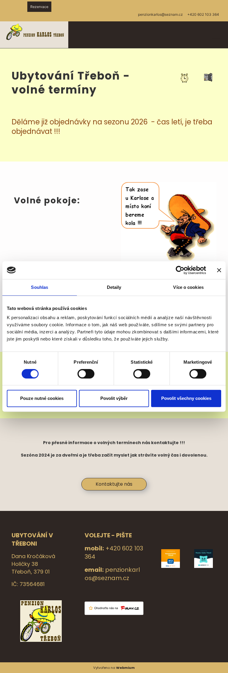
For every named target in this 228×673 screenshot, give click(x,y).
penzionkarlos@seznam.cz (112, 574)
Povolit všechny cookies (186, 398)
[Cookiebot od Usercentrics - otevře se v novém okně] (180, 270)
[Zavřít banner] (219, 270)
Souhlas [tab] (39, 287)
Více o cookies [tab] (188, 287)
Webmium (125, 667)
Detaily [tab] (114, 287)
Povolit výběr (114, 398)
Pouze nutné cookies (42, 398)
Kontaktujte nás (114, 484)
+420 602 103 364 (203, 14)
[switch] (85, 374)
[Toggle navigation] (216, 35)
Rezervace (39, 6)
